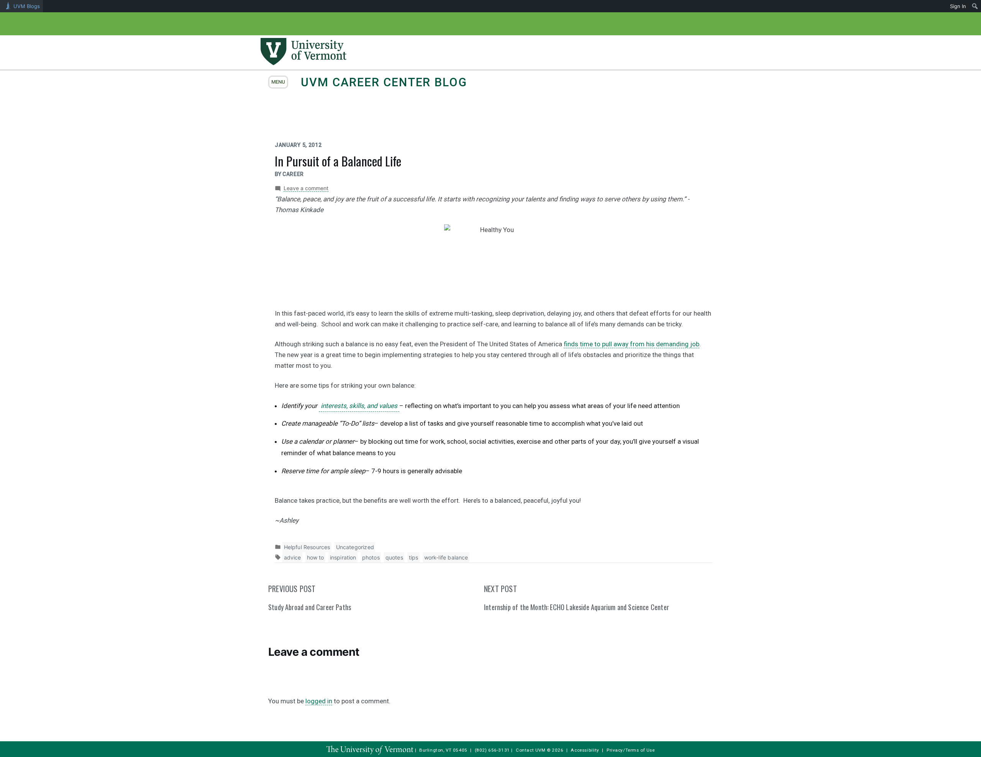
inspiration (343, 557)
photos (371, 557)
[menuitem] (975, 6)
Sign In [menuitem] (958, 6)
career (293, 174)
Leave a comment (306, 188)
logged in (318, 701)
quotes (394, 557)
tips (413, 557)
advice (292, 557)
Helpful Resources (307, 547)
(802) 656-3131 (492, 750)
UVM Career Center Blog (384, 82)
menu (278, 82)
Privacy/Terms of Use (631, 750)
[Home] (303, 63)
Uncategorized (355, 547)
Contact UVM (530, 750)
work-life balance (446, 557)
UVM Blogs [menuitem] (26, 6)
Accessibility (585, 750)
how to (315, 557)
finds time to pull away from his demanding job (631, 344)
